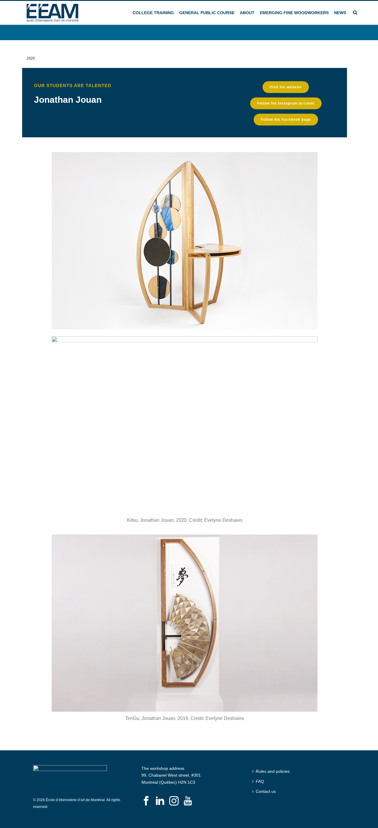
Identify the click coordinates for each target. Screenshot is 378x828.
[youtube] (188, 801)
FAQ (260, 781)
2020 (31, 58)
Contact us (266, 791)
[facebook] (146, 801)
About (247, 12)
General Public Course (206, 12)
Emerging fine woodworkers (294, 12)
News (340, 12)
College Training (153, 12)
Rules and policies (273, 771)
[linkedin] (160, 801)
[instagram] (174, 801)
